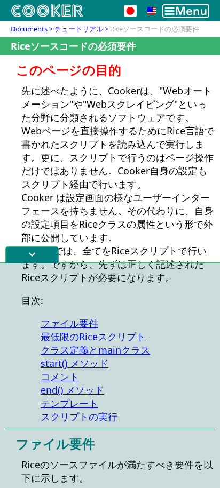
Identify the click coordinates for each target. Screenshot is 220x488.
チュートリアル (78, 29)
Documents (29, 29)
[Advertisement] (110, 375)
